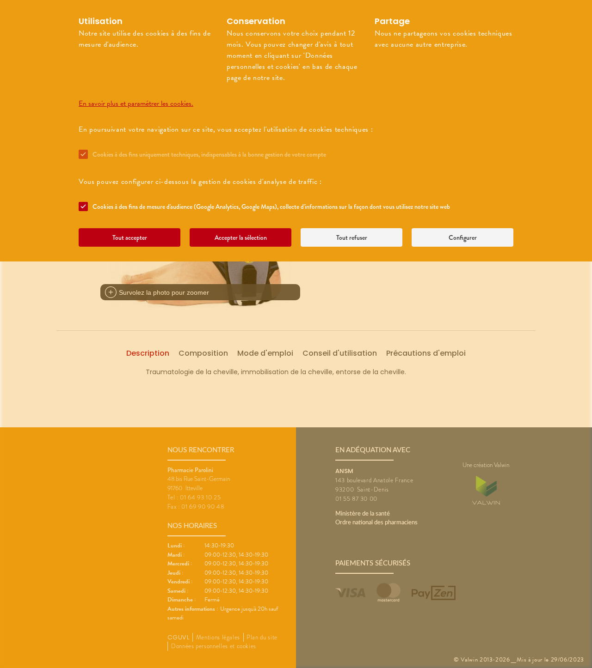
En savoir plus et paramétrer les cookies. (136, 103)
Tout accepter (129, 237)
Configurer (463, 237)
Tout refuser (351, 237)
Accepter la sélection (241, 237)
